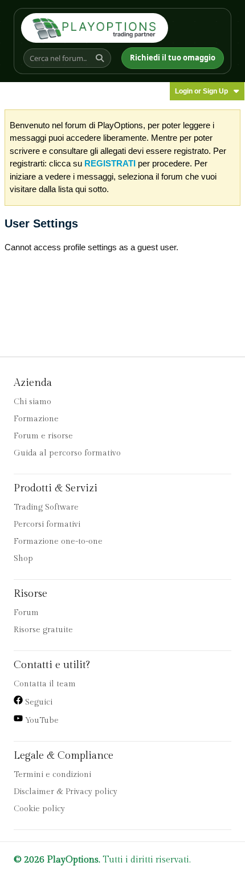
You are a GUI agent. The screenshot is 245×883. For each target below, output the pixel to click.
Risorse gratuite (43, 629)
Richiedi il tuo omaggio (172, 57)
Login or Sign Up (201, 91)
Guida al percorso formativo (67, 453)
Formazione (36, 419)
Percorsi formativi (47, 524)
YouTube (41, 720)
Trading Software (46, 507)
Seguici (37, 702)
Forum (26, 612)
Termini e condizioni (52, 774)
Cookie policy (39, 808)
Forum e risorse (43, 436)
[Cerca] (101, 58)
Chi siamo (32, 401)
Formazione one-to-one (58, 541)
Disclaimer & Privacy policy (65, 791)
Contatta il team (45, 684)
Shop (23, 558)
